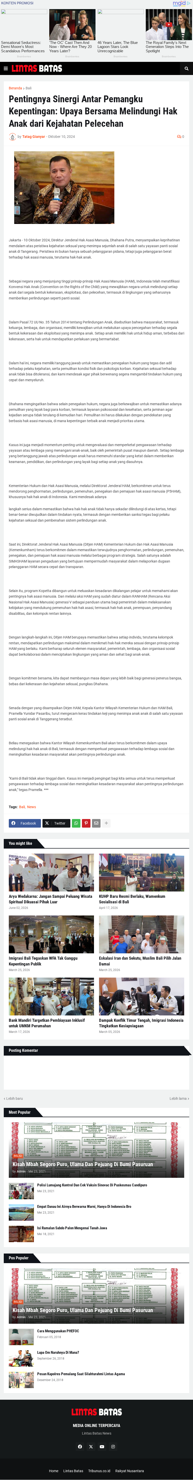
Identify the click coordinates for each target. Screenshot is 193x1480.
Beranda (15, 88)
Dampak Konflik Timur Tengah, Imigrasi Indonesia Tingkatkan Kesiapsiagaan (141, 1023)
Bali (28, 88)
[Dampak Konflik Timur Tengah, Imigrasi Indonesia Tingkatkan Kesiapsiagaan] (141, 996)
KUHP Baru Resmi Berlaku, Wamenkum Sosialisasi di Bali (132, 899)
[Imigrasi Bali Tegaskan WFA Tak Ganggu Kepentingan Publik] (51, 934)
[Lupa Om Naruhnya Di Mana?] (21, 1358)
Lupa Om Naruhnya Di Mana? (58, 1352)
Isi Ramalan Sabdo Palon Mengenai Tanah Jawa (72, 1228)
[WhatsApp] (76, 823)
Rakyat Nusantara (129, 1471)
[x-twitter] (91, 1446)
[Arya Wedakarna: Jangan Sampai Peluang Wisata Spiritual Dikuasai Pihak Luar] (51, 872)
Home (53, 1471)
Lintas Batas (73, 1471)
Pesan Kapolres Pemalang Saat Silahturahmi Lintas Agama (81, 1374)
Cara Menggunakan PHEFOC (58, 1331)
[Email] (96, 823)
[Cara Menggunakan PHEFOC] (21, 1337)
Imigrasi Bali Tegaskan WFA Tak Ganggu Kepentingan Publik (43, 961)
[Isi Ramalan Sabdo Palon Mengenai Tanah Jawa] (21, 1234)
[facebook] (80, 1446)
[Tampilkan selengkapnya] (106, 823)
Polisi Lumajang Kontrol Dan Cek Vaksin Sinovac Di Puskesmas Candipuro (92, 1185)
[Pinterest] (86, 823)
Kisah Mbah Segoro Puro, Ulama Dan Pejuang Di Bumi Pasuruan (83, 1164)
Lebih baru (14, 1098)
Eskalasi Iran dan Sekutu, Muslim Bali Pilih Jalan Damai (140, 961)
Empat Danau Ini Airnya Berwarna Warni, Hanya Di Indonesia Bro (84, 1206)
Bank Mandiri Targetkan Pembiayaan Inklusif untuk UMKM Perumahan (47, 1023)
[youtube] (102, 1446)
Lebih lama (178, 1098)
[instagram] (113, 1446)
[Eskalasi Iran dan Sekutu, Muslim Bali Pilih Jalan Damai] (141, 934)
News (31, 807)
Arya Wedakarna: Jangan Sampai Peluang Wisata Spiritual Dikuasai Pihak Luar (50, 899)
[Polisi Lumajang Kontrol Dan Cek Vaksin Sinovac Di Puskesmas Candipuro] (21, 1191)
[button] (6, 68)
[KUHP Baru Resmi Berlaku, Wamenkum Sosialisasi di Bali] (141, 872)
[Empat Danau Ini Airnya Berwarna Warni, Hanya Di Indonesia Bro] (21, 1212)
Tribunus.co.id (99, 1471)
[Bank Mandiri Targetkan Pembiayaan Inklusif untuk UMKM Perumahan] (51, 996)
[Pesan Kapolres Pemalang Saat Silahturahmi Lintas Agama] (21, 1380)
